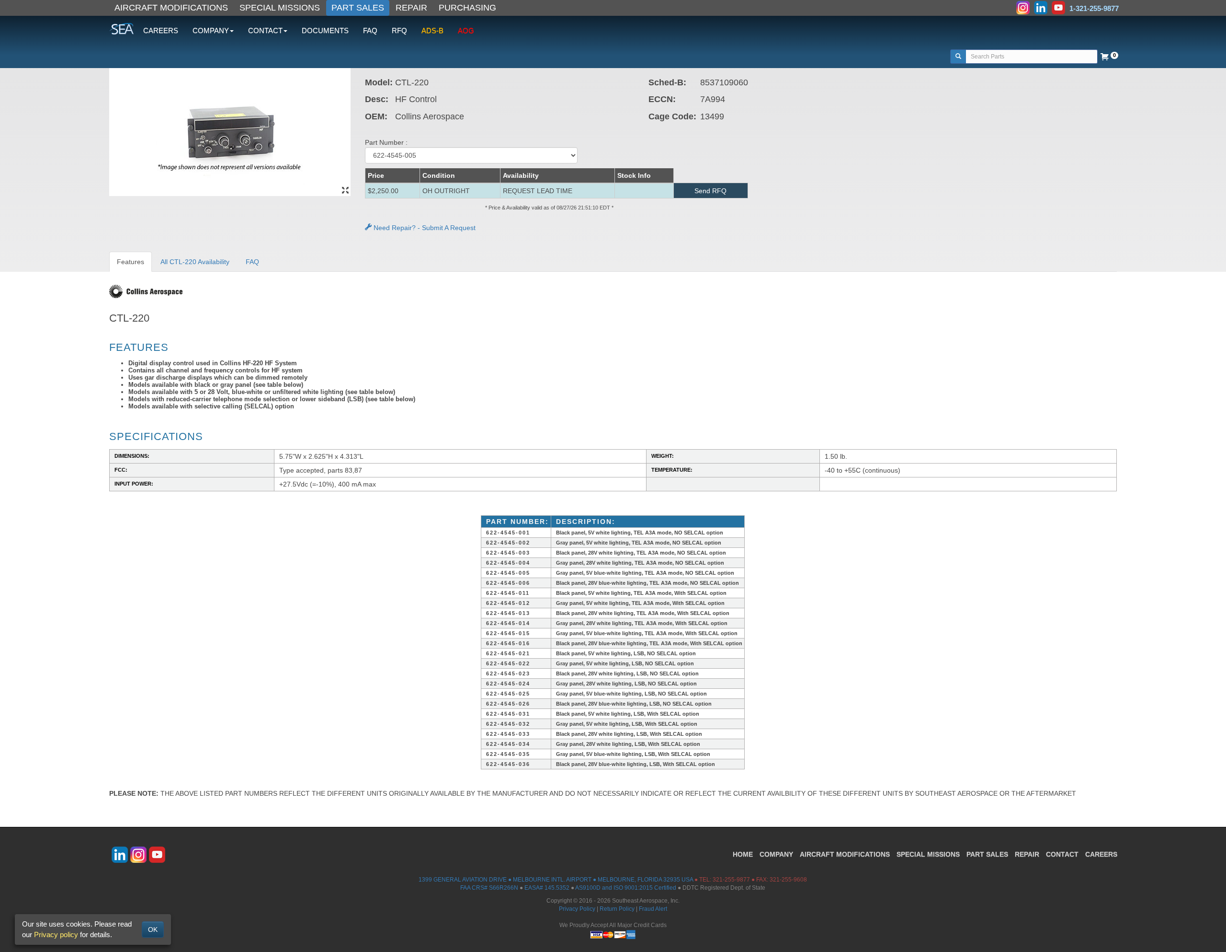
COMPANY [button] (211, 30)
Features (130, 262)
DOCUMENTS (325, 30)
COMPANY (776, 854)
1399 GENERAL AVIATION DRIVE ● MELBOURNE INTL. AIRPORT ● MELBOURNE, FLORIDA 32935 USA (556, 879)
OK (153, 929)
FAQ (370, 30)
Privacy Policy (577, 909)
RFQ (399, 30)
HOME (743, 854)
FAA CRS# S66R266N (489, 887)
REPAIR (411, 7)
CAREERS (160, 30)
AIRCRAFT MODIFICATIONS (171, 7)
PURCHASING (467, 7)
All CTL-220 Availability (194, 262)
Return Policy (617, 909)
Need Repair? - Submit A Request (424, 228)
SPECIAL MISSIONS (279, 7)
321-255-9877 (731, 879)
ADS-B (432, 30)
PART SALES (357, 7)
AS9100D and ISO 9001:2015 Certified (625, 887)
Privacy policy (56, 934)
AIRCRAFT (845, 854)
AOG (466, 30)
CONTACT (1062, 854)
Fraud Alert (653, 909)
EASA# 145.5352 (546, 887)
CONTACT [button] (265, 30)
